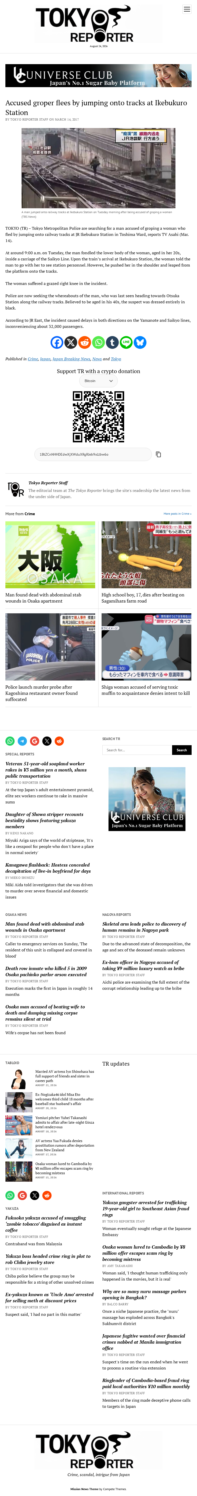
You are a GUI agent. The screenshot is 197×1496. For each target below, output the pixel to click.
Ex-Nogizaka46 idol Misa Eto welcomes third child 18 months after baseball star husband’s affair (64, 1099)
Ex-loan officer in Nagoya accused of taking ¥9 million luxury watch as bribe (143, 965)
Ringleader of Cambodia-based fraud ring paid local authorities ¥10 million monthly (146, 1383)
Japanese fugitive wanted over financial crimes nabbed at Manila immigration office (143, 1342)
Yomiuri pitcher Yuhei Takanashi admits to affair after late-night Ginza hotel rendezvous (64, 1122)
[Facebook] (57, 342)
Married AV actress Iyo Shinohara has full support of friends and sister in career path (64, 1076)
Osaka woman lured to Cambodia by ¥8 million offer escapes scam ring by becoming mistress (64, 1168)
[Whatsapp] (98, 342)
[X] (70, 342)
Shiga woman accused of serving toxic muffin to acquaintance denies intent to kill (146, 690)
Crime (33, 359)
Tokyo (116, 359)
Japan (45, 359)
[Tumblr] (112, 342)
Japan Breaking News (71, 359)
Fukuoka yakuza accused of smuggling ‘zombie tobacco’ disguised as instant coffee (45, 1224)
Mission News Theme (84, 1489)
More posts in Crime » (178, 513)
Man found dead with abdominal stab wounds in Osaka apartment (44, 927)
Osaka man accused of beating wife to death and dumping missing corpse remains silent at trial (45, 1013)
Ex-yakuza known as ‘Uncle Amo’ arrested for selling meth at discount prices (49, 1297)
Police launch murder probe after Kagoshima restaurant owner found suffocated (41, 693)
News (97, 359)
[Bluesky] (140, 342)
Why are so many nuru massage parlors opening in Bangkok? (144, 1294)
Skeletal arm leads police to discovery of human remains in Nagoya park (144, 927)
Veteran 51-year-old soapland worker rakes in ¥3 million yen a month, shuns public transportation (46, 770)
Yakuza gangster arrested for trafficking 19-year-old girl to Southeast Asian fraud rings (145, 1208)
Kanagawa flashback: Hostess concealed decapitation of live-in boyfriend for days (48, 868)
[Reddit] (84, 342)
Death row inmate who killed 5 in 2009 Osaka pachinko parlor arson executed (46, 971)
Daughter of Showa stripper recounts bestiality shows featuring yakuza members (44, 820)
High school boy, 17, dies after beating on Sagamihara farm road (143, 598)
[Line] (126, 342)
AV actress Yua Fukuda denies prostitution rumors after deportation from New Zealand (64, 1145)
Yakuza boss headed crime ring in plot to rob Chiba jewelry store (48, 1259)
